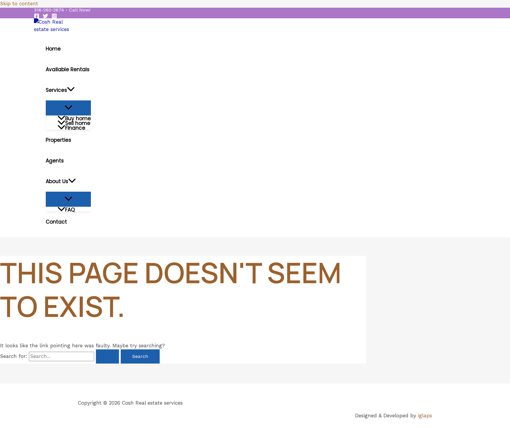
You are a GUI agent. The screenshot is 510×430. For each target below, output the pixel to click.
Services (56, 90)
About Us (57, 181)
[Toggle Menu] (68, 107)
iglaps (425, 415)
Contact (56, 221)
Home (53, 48)
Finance (75, 127)
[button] (62, 10)
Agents (55, 160)
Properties (58, 140)
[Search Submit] (107, 356)
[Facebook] (36, 17)
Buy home (78, 117)
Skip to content (19, 3)
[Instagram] (54, 17)
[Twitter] (45, 17)
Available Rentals (67, 69)
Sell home (77, 122)
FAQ (70, 209)
